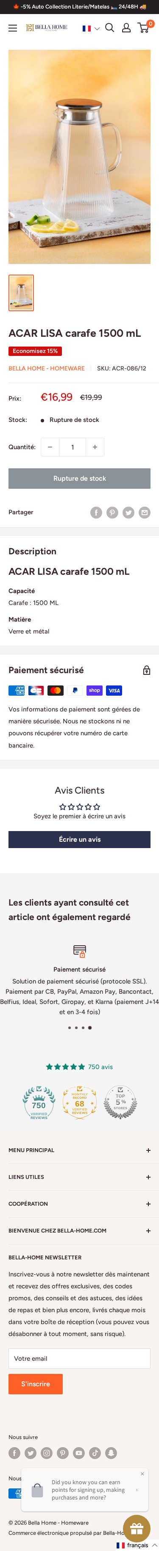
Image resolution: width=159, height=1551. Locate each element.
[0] (143, 28)
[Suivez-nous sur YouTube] (79, 1453)
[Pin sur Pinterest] (112, 512)
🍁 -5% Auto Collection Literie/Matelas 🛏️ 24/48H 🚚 (79, 6)
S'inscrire (35, 1384)
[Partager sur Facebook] (96, 512)
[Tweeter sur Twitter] (128, 512)
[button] (91, 28)
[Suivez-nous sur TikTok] (95, 1453)
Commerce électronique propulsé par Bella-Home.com (76, 1533)
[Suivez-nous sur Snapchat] (111, 1453)
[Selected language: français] (91, 28)
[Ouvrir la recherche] (109, 27)
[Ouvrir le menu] (12, 28)
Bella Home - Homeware (46, 368)
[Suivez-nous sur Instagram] (47, 1453)
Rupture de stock (79, 478)
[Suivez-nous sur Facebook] (14, 1453)
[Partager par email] (145, 512)
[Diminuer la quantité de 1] (50, 447)
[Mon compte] (126, 27)
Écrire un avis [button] (79, 839)
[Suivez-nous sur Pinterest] (63, 1453)
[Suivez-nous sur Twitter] (30, 1453)
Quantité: (22, 447)
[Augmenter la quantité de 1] (95, 447)
